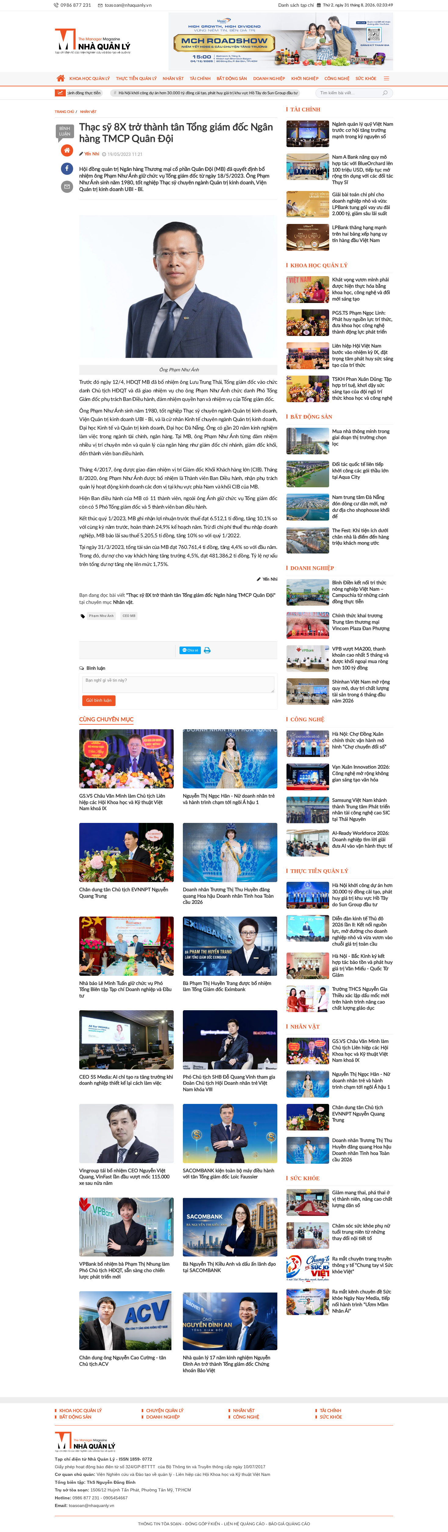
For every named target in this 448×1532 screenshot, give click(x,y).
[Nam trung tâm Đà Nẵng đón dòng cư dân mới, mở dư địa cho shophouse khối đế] (307, 507)
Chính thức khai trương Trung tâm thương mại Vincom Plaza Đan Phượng (360, 622)
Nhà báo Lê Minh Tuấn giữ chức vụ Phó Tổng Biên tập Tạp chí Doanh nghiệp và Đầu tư (125, 990)
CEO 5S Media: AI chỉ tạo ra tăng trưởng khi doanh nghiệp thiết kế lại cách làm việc (126, 1080)
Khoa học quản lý (319, 265)
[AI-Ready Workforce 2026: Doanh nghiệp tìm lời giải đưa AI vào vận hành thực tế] (307, 843)
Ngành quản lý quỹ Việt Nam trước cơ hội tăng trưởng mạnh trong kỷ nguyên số (362, 130)
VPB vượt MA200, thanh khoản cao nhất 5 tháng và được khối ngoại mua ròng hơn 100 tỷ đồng (360, 658)
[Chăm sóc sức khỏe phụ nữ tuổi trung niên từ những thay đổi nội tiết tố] (307, 1235)
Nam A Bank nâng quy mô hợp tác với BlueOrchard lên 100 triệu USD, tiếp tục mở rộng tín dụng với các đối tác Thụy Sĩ (362, 170)
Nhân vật (305, 1027)
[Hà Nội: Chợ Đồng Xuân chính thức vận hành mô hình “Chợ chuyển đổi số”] (307, 743)
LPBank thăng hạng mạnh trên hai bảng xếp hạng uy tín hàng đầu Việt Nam (359, 234)
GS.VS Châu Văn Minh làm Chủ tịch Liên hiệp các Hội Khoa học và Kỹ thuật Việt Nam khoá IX (122, 802)
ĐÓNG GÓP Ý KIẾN (202, 1524)
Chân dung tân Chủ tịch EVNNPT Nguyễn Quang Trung (123, 893)
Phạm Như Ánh (101, 616)
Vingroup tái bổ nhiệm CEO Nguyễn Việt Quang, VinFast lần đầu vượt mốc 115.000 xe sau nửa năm (124, 1177)
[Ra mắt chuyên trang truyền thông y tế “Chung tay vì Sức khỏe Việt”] (307, 1268)
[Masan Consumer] (281, 41)
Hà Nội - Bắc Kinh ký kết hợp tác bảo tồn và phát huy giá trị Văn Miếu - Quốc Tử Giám (362, 966)
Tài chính (305, 109)
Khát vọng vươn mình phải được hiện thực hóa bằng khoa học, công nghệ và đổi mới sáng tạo (361, 289)
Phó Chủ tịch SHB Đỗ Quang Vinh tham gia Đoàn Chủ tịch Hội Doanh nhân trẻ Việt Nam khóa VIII (229, 1083)
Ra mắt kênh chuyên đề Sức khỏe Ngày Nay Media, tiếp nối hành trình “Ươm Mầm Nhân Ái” (361, 1301)
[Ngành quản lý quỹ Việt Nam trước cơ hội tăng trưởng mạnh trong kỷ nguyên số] (307, 134)
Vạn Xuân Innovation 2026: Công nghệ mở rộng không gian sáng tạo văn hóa (361, 773)
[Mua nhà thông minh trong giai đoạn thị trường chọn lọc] (307, 441)
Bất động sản (311, 417)
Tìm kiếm (385, 93)
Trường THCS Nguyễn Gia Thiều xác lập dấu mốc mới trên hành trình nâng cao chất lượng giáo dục (360, 999)
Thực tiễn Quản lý (319, 871)
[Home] (67, 150)
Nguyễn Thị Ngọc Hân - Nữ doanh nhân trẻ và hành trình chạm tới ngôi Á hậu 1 (229, 799)
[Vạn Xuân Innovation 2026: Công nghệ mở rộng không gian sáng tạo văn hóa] (307, 776)
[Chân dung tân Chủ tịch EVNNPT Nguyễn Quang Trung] (307, 1117)
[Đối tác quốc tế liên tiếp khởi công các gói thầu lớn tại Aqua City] (307, 474)
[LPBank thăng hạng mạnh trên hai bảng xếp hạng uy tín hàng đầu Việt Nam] (307, 237)
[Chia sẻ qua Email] (67, 187)
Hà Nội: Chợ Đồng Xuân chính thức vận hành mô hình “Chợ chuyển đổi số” (359, 740)
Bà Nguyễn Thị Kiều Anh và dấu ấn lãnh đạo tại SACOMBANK (229, 1267)
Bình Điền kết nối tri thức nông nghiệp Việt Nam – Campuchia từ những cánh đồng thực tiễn (360, 592)
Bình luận (64, 131)
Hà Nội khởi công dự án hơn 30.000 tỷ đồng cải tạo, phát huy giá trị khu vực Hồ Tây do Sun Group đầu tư (156, 93)
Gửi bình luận (99, 700)
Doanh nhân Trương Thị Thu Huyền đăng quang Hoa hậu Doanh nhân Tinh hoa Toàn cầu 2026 (228, 896)
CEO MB (129, 616)
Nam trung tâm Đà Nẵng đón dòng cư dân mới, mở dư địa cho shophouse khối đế (360, 507)
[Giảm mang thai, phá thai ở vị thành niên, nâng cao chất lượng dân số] (307, 1202)
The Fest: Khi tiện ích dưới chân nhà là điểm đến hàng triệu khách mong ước (360, 537)
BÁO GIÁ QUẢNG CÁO (289, 1524)
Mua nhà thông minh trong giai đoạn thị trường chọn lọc (360, 438)
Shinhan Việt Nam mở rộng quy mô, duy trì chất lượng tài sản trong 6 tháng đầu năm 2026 (361, 691)
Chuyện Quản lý (164, 1411)
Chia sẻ (192, 650)
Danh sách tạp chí (296, 5)
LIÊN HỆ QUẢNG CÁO (244, 1524)
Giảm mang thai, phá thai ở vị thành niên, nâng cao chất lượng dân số (362, 1199)
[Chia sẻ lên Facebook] (67, 169)
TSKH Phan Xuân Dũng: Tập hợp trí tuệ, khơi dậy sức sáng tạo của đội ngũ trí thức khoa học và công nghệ (362, 389)
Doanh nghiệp (312, 568)
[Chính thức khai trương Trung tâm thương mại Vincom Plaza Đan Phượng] (307, 625)
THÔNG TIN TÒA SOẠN (159, 1524)
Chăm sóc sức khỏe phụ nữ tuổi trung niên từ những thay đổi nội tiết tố (361, 1232)
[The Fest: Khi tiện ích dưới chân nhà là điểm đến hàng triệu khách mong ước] (307, 540)
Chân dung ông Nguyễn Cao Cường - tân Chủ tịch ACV (122, 1361)
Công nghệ (307, 719)
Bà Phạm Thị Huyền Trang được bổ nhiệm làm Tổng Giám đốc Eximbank (227, 986)
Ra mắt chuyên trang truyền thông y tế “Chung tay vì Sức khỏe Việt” (362, 1265)
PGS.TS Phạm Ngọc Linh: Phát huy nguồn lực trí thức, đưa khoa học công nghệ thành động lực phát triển (362, 322)
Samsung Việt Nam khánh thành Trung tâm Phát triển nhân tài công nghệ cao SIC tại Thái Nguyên (361, 810)
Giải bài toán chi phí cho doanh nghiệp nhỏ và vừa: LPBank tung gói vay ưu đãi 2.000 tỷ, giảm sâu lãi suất (361, 204)
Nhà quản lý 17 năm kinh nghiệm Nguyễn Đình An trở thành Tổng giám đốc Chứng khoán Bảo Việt (226, 1364)
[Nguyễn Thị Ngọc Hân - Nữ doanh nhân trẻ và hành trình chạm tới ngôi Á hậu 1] (307, 1084)
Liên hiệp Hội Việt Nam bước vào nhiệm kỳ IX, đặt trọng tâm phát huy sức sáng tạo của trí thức (362, 355)
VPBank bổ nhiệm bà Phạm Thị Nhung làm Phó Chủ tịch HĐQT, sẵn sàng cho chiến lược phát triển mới (124, 1270)
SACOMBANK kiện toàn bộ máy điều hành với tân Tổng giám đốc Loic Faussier (228, 1174)
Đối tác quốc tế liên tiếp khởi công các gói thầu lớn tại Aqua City (360, 471)
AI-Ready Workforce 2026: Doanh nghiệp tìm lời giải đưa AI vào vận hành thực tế (362, 840)
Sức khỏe (305, 1178)
